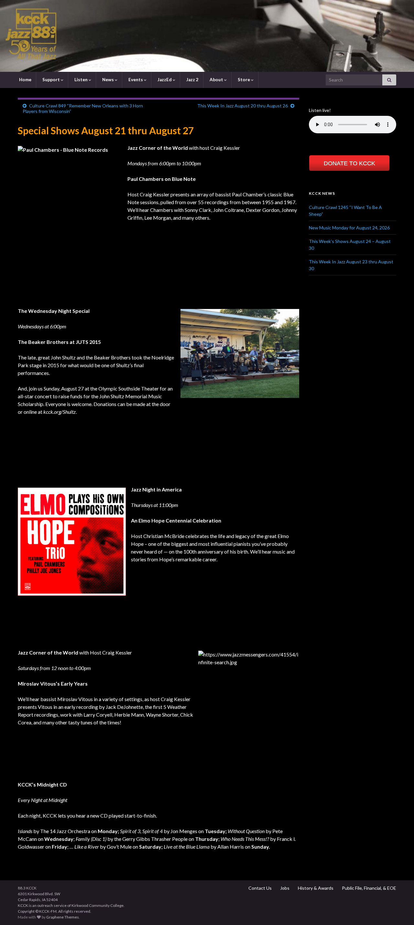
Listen (81, 79)
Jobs (284, 888)
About (216, 79)
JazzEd (165, 79)
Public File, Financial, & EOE (368, 888)
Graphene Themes (62, 917)
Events (135, 79)
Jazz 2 (192, 79)
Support (51, 79)
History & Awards (315, 888)
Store (244, 79)
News (108, 79)
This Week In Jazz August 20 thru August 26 (242, 105)
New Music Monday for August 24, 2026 (349, 227)
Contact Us (259, 888)
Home (24, 79)
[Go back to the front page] (207, 36)
